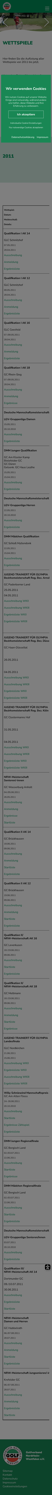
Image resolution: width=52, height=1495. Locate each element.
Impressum (42, 137)
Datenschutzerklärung (22, 137)
